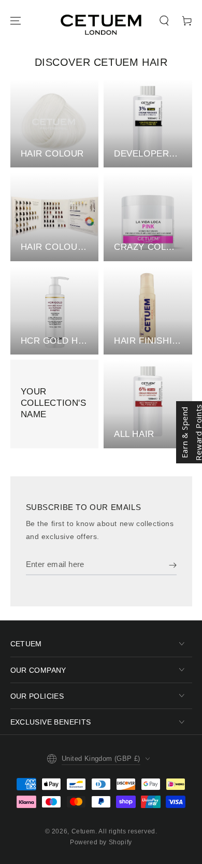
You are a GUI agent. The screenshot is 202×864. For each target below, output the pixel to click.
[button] (164, 21)
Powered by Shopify (101, 842)
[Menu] (15, 21)
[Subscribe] (173, 565)
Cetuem (83, 831)
